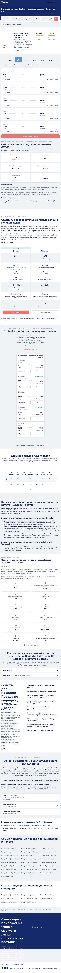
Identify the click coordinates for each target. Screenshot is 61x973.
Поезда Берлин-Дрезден (28, 848)
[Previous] (6, 473)
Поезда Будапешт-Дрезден (48, 866)
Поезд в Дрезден (35, 909)
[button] (37, 19)
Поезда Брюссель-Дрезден (29, 855)
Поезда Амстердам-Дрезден (29, 852)
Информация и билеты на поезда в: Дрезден (45, 828)
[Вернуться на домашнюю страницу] (4, 2)
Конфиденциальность (50, 968)
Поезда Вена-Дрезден (8, 852)
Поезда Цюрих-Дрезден (8, 862)
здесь (43, 445)
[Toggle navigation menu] (59, 2)
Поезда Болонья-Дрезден (48, 862)
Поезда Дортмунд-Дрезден (48, 869)
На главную (4, 909)
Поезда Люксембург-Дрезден (10, 873)
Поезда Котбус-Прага (46, 873)
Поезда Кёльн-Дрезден (47, 859)
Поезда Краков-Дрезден (8, 902)
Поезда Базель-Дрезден (8, 869)
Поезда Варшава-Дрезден (9, 855)
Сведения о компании (16, 968)
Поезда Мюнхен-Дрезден (48, 852)
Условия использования (33, 968)
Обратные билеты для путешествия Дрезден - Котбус (16, 829)
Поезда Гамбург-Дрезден (48, 855)
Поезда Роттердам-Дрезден (29, 866)
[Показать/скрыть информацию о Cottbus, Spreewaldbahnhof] (57, 812)
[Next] (57, 60)
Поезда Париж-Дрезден (8, 848)
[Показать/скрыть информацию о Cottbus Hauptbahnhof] (57, 798)
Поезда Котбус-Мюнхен (8, 876)
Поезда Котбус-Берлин (28, 873)
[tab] (11, 64)
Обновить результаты (29, 349)
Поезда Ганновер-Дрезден (29, 869)
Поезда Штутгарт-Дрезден (29, 862)
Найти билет (15, 159)
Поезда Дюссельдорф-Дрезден (30, 859)
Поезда (12, 909)
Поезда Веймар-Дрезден (47, 895)
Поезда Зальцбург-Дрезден (9, 866)
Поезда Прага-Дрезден (47, 848)
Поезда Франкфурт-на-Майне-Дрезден (13, 859)
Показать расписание (16, 180)
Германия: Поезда (22, 909)
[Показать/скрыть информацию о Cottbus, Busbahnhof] (57, 805)
